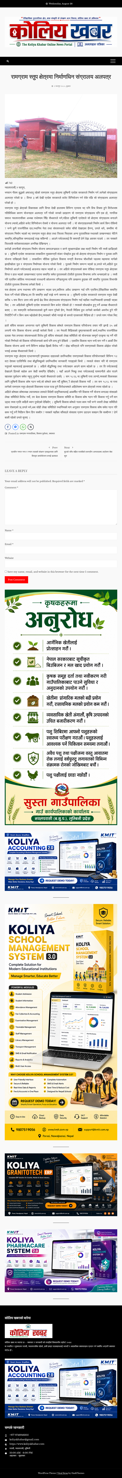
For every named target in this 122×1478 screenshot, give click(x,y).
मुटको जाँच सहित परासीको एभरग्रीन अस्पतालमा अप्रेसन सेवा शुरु (88, 451)
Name (9, 530)
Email (9, 544)
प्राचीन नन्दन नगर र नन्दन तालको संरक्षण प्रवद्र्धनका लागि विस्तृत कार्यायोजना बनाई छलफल (34, 451)
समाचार (52, 433)
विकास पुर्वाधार (42, 433)
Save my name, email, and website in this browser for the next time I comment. (52, 571)
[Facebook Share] (8, 427)
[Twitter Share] (31, 427)
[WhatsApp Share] (23, 427)
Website (9, 558)
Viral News (63, 1473)
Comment (11, 487)
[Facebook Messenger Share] (15, 427)
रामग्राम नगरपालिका (27, 433)
